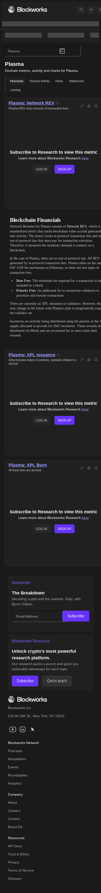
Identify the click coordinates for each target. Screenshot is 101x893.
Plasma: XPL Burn (28, 465)
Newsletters (17, 759)
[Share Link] (82, 106)
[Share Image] (89, 106)
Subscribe (75, 616)
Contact (14, 819)
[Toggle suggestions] (62, 51)
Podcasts (15, 751)
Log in (41, 169)
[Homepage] (27, 9)
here (85, 158)
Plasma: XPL (23, 354)
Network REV (77, 226)
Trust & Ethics (18, 854)
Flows (59, 81)
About (12, 802)
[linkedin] (22, 729)
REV (49, 103)
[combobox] (43, 51)
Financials (17, 81)
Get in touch (57, 681)
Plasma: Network (27, 103)
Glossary (15, 878)
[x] (32, 729)
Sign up (64, 169)
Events (13, 767)
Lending (15, 90)
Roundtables (17, 775)
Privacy (13, 862)
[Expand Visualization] (96, 106)
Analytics (15, 783)
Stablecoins (76, 81)
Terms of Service (21, 870)
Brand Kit (15, 827)
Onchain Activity (39, 81)
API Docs (15, 846)
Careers (14, 811)
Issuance (46, 354)
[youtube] (13, 729)
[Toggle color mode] (91, 10)
